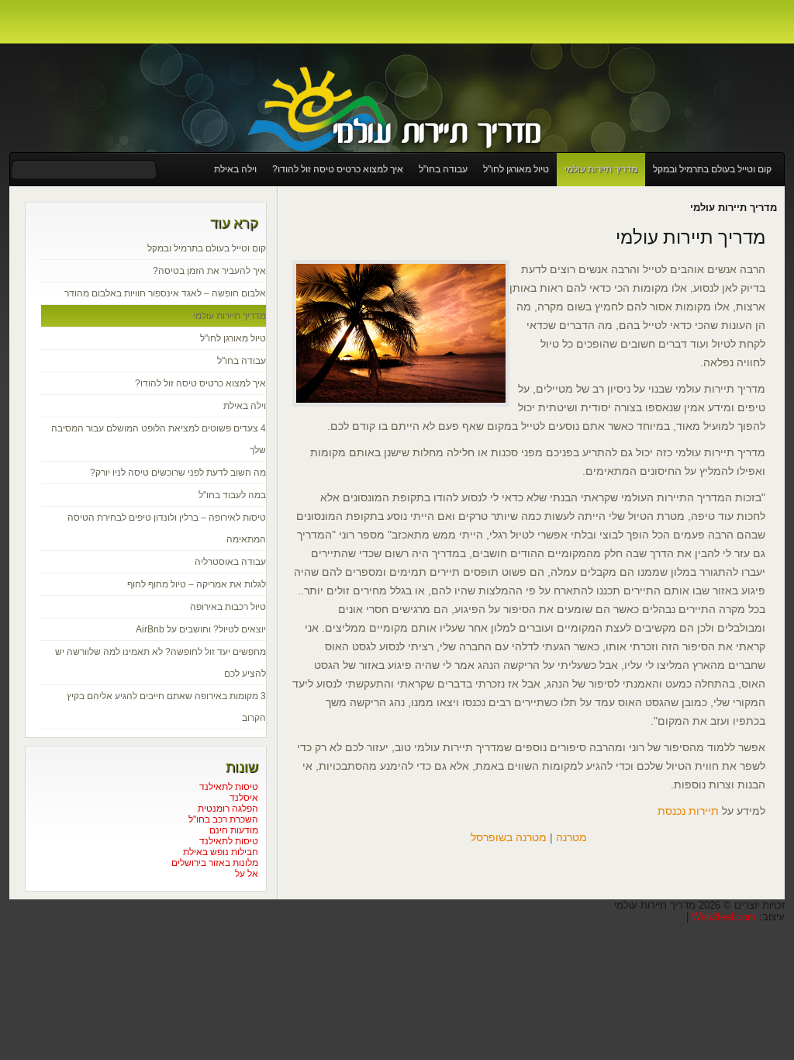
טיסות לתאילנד (228, 786)
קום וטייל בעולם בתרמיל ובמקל (712, 169)
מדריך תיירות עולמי (600, 169)
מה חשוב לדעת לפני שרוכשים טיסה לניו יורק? (178, 472)
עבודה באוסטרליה (230, 561)
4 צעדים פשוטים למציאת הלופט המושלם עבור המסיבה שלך (158, 439)
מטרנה (571, 837)
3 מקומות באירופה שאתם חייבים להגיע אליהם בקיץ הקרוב (166, 707)
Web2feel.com (724, 917)
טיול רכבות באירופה (228, 606)
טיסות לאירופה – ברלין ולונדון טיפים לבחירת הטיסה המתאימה (166, 528)
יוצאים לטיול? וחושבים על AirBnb (201, 629)
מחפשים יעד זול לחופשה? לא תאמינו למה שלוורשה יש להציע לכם (160, 662)
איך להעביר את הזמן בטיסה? (209, 270)
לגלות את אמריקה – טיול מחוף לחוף (196, 584)
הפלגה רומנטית (228, 808)
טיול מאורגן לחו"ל (516, 169)
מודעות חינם (233, 830)
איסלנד (244, 797)
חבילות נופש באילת (220, 852)
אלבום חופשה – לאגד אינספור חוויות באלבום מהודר (165, 293)
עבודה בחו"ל (443, 169)
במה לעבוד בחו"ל (232, 495)
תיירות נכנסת (688, 811)
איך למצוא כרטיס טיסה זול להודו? (337, 169)
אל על (246, 873)
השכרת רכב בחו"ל (223, 819)
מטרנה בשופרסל (509, 837)
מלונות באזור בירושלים (214, 862)
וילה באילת (235, 169)
